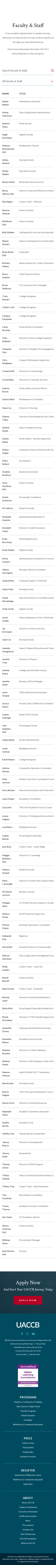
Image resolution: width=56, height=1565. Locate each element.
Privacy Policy (41, 1344)
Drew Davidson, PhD (6, 486)
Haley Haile (7, 589)
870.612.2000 (21, 1354)
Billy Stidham (8, 232)
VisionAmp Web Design (24, 1344)
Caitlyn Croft (8, 307)
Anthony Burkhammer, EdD (8, 148)
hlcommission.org (10, 1559)
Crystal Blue (8, 379)
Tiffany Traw (8, 1186)
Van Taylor (7, 1217)
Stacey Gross (8, 1103)
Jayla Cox (6, 639)
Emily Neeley (8, 550)
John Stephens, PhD (6, 728)
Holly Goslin (8, 609)
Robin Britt (7, 1008)
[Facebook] (22, 1334)
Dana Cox (6, 408)
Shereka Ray (8, 1083)
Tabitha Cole (8, 1133)
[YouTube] (33, 1334)
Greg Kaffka (8, 580)
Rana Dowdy (8, 988)
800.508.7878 (34, 1354)
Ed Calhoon (7, 508)
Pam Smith (7, 947)
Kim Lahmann (8, 790)
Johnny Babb (8, 740)
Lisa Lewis (7, 807)
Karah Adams (8, 759)
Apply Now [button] (28, 1300)
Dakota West (8, 399)
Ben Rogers (7, 201)
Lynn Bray (6, 846)
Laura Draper (8, 798)
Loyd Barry (7, 827)
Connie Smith (8, 371)
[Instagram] (27, 1334)
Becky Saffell (8, 182)
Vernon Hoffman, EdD (6, 1228)
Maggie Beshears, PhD (6, 858)
